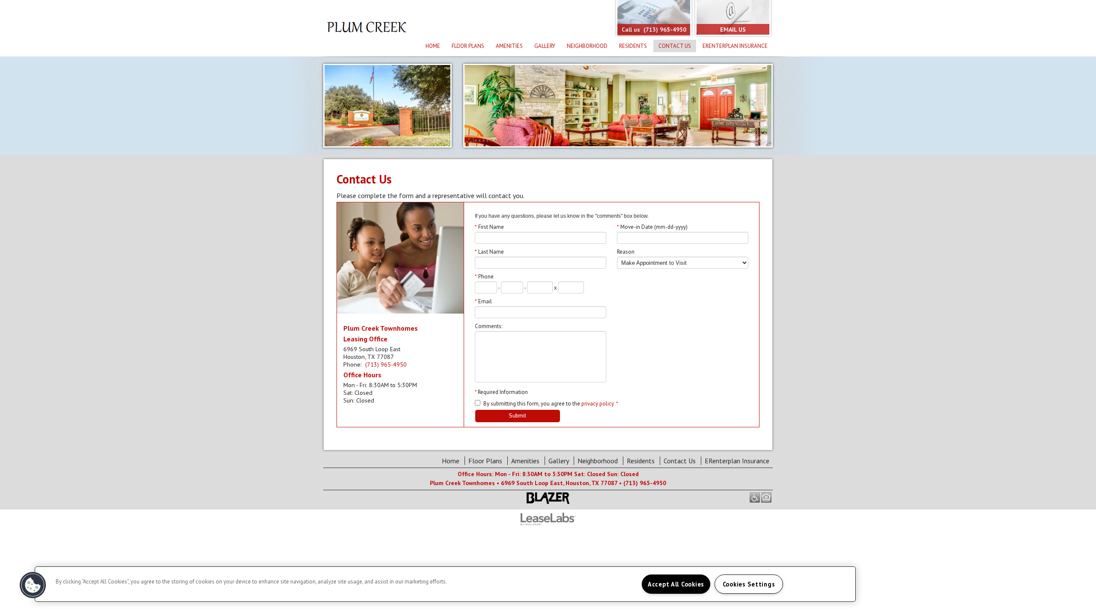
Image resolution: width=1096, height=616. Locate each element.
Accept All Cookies (676, 584)
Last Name (489, 251)
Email (483, 301)
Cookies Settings (749, 584)
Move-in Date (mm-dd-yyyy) (652, 227)
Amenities (509, 46)
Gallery (544, 46)
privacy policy (597, 403)
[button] (33, 585)
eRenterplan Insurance (735, 46)
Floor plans (468, 46)
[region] (445, 584)
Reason (625, 251)
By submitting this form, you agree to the (531, 403)
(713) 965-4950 (386, 364)
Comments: (488, 326)
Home (433, 46)
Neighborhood (587, 46)
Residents (633, 46)
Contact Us (674, 46)
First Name (489, 227)
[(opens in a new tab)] (548, 524)
